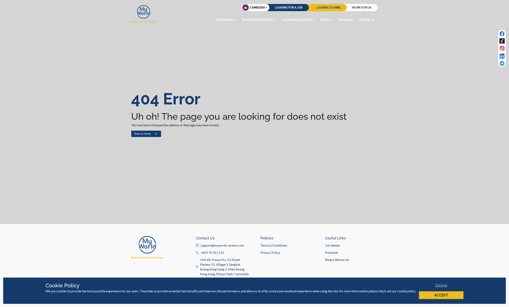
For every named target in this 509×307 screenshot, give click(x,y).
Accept (441, 295)
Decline (441, 285)
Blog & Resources (337, 259)
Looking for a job (288, 7)
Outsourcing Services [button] (296, 19)
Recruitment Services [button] (257, 19)
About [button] (325, 19)
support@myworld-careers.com (222, 245)
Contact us (367, 19)
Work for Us (361, 7)
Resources (345, 19)
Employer (331, 252)
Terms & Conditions (273, 245)
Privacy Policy (270, 252)
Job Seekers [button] (224, 19)
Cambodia (257, 7)
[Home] (143, 13)
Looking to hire (328, 7)
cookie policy (406, 291)
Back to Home (142, 133)
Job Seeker (332, 245)
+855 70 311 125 (212, 252)
